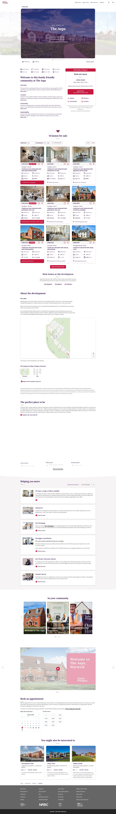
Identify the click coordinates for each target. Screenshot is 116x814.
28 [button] (33, 727)
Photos (26, 61)
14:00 (46, 722)
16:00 (53, 725)
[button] (68, 354)
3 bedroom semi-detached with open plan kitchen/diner (31, 169)
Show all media (90, 61)
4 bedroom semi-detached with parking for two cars (31, 209)
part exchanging (49, 526)
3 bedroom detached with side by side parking (57, 248)
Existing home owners (73, 484)
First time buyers (86, 484)
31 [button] (22, 729)
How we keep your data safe (72, 709)
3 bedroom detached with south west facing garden (31, 248)
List (93, 143)
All (93, 484)
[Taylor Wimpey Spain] (22, 805)
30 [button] (38, 727)
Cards (88, 143)
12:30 (46, 718)
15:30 (46, 725)
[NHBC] (43, 804)
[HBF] (80, 805)
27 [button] (30, 727)
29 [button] (36, 727)
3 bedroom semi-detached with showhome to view (57, 169)
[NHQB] (60, 805)
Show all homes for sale (58, 267)
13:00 (53, 718)
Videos (37, 61)
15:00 (60, 722)
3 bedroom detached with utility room (83, 248)
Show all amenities (58, 469)
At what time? (46, 711)
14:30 (53, 722)
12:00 (60, 715)
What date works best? (26, 711)
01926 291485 (80, 80)
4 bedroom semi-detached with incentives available (83, 209)
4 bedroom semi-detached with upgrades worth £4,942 (83, 169)
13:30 (60, 718)
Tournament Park (27, 763)
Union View (51, 763)
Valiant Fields (77, 763)
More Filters (58, 143)
